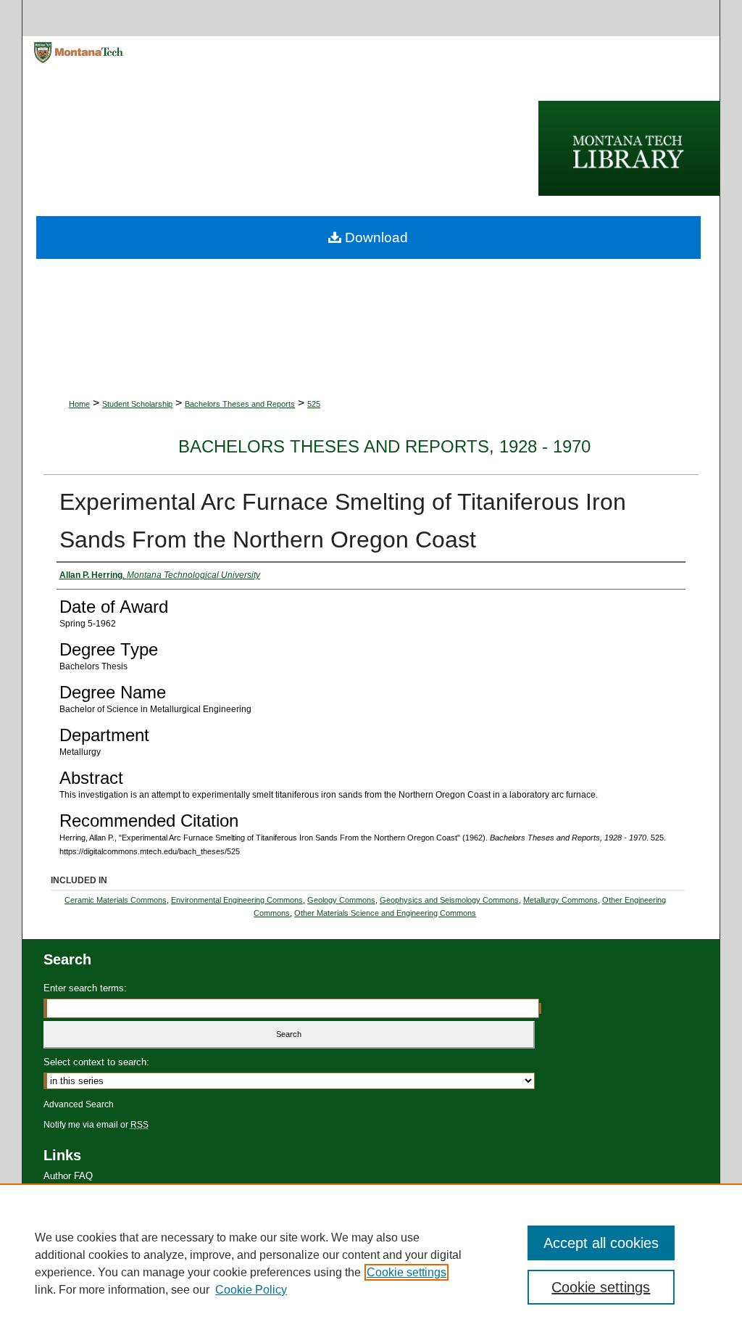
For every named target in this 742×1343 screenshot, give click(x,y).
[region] (371, 1263)
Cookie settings (406, 1272)
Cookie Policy (251, 1290)
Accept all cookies (601, 1243)
